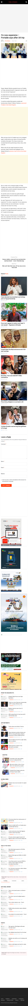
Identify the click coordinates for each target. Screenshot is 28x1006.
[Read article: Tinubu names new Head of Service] (4, 728)
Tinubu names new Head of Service (16, 726)
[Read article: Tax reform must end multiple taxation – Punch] (4, 898)
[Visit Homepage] (14, 2)
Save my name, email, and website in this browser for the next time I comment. (14, 480)
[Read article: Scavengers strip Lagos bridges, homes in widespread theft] (5, 760)
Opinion (16, 1000)
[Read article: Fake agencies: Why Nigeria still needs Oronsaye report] (4, 928)
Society (4, 294)
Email (2, 467)
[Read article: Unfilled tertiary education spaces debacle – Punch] (4, 910)
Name (3, 461)
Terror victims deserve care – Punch (16, 902)
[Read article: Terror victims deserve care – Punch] (4, 904)
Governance (21, 998)
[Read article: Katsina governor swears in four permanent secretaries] (4, 747)
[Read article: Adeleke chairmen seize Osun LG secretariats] (4, 710)
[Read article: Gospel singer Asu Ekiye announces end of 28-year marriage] (14, 338)
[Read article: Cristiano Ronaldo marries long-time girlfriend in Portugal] (14, 415)
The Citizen (7, 40)
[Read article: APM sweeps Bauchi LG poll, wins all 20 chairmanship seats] (4, 716)
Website (3, 473)
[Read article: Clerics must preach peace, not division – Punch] (4, 892)
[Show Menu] (1, 2)
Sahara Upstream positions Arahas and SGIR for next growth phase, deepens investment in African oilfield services (16, 734)
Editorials (22, 1000)
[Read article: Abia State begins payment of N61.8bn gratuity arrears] (4, 851)
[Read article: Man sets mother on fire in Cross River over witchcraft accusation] (5, 766)
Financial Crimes (10, 1000)
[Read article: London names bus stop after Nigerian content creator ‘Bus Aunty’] (4, 832)
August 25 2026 (17, 699)
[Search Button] (26, 2)
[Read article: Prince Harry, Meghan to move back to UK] (14, 391)
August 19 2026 (17, 728)
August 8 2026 (17, 737)
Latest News (14, 998)
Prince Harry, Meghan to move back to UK (12, 402)
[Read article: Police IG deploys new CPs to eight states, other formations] (4, 741)
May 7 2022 (14, 40)
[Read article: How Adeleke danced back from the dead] (4, 934)
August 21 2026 (4, 353)
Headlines (8, 998)
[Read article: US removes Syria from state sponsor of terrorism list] (4, 821)
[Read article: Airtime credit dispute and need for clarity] (4, 946)
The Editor (11, 699)
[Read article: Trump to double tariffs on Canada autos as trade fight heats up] (4, 827)
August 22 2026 (17, 834)
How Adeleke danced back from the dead (17, 932)
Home (2, 998)
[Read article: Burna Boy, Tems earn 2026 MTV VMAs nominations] (14, 364)
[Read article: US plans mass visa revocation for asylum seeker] (4, 784)
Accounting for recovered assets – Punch (17, 914)
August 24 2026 (4, 300)
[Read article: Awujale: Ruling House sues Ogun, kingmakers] (4, 698)
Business (3, 1000)
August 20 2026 (4, 379)
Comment (3, 444)
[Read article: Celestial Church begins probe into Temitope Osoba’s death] (5, 772)
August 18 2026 (17, 711)
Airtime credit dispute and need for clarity (17, 944)
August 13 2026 (19, 773)
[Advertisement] (14, 18)
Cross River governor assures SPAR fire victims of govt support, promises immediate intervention (17, 863)
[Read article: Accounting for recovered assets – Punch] (4, 916)
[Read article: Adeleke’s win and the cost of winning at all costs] (4, 940)
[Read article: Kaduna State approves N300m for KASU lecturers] (4, 857)
